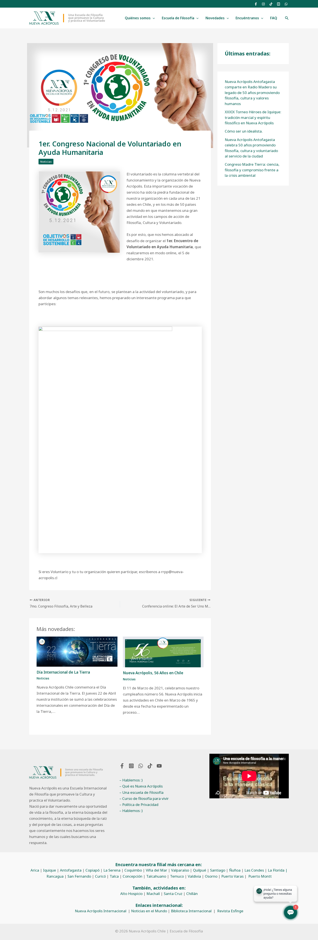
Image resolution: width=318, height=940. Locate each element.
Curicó (100, 876)
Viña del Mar (156, 870)
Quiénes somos (138, 18)
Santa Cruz (173, 893)
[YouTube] (278, 4)
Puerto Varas (232, 876)
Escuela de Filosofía (178, 18)
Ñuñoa (235, 870)
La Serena (111, 870)
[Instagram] (263, 4)
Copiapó (92, 870)
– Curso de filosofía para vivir (144, 798)
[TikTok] (271, 4)
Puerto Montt (260, 876)
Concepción (132, 876)
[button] (153, 18)
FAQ (273, 18)
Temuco (177, 876)
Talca (114, 876)
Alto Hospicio (131, 893)
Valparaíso (180, 870)
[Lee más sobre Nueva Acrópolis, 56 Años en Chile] (163, 651)
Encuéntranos (247, 18)
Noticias (46, 162)
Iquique (49, 870)
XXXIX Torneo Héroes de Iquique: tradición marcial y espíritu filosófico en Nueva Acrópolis (253, 117)
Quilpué (199, 870)
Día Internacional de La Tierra (63, 672)
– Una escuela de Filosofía (141, 792)
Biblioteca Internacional (191, 910)
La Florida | (277, 870)
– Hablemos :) (131, 780)
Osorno (211, 876)
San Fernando (79, 876)
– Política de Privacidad (138, 804)
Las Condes (254, 870)
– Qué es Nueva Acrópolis (141, 786)
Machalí (153, 893)
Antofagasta (71, 870)
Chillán (192, 893)
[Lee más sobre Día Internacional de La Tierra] (77, 651)
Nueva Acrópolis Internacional (100, 910)
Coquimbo (133, 870)
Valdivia (194, 876)
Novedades (215, 18)
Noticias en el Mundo (149, 910)
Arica (35, 870)
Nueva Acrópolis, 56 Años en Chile (153, 672)
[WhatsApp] (286, 4)
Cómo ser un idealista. (244, 131)
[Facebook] (256, 4)
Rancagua (55, 876)
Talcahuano (156, 876)
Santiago (217, 870)
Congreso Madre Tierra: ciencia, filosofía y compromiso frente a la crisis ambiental (252, 170)
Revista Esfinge (230, 910)
